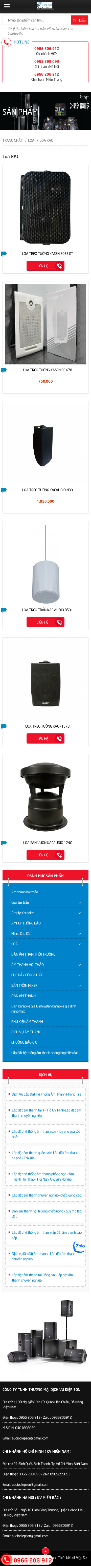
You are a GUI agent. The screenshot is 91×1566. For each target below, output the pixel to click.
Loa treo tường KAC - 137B (47, 726)
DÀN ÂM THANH (23, 995)
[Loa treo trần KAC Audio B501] (45, 563)
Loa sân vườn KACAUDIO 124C (47, 842)
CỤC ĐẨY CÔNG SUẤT (27, 974)
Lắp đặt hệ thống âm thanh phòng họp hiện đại (44, 1052)
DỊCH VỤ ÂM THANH (26, 1031)
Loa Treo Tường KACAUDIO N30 (47, 489)
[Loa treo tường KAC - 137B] (45, 679)
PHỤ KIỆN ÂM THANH (27, 1021)
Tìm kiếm (79, 20)
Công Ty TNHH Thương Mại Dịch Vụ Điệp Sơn (41, 1389)
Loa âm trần (20, 902)
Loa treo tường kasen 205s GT (47, 253)
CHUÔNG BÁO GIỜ (24, 1042)
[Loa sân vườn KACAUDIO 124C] (45, 796)
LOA (14, 943)
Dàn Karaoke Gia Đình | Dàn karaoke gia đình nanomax (43, 1008)
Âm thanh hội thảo (24, 891)
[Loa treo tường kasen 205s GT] (45, 207)
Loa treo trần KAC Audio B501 (47, 609)
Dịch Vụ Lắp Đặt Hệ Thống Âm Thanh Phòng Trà (46, 1093)
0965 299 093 (46, 61)
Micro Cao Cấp (21, 933)
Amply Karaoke (22, 912)
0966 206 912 (46, 48)
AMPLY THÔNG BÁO (26, 922)
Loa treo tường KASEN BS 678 (47, 369)
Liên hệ (42, 265)
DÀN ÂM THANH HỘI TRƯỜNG (33, 954)
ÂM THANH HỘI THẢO (27, 964)
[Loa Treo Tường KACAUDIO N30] (45, 443)
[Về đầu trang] (45, 1551)
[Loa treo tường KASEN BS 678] (45, 323)
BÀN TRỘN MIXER (24, 985)
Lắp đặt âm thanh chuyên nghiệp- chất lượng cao (46, 1194)
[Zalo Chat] (79, 1246)
